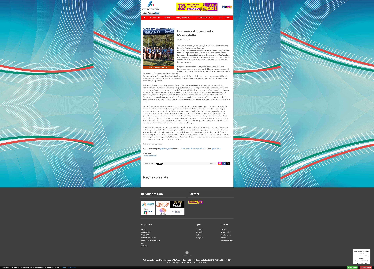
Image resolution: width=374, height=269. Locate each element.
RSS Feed (199, 229)
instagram (228, 7)
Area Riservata (226, 235)
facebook (223, 7)
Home (143, 229)
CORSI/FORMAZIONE (183, 18)
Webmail (224, 238)
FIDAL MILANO (155, 18)
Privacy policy (191, 263)
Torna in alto (187, 256)
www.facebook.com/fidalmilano (193, 149)
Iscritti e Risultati (150, 156)
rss (231, 7)
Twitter (198, 235)
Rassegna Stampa (227, 240)
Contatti (224, 229)
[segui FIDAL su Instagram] (220, 163)
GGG (220, 18)
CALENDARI (167, 18)
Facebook (199, 232)
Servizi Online (225, 232)
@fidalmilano (216, 149)
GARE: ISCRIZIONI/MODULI (205, 18)
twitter (226, 7)
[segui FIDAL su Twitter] (228, 163)
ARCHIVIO (228, 18)
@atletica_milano (166, 149)
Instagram (199, 238)
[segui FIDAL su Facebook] (224, 163)
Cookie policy (202, 263)
